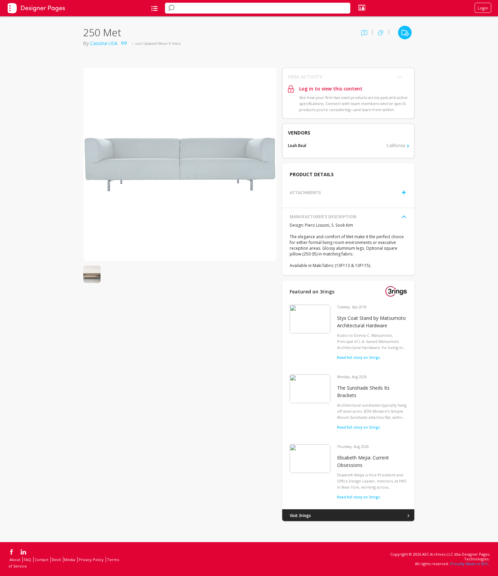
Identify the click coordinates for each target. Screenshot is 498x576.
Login (483, 7)
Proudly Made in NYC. (470, 563)
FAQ (27, 559)
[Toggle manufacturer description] (404, 217)
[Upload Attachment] (404, 192)
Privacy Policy (91, 559)
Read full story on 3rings (358, 357)
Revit (56, 559)
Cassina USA (104, 43)
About (14, 559)
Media (69, 559)
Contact (41, 559)
